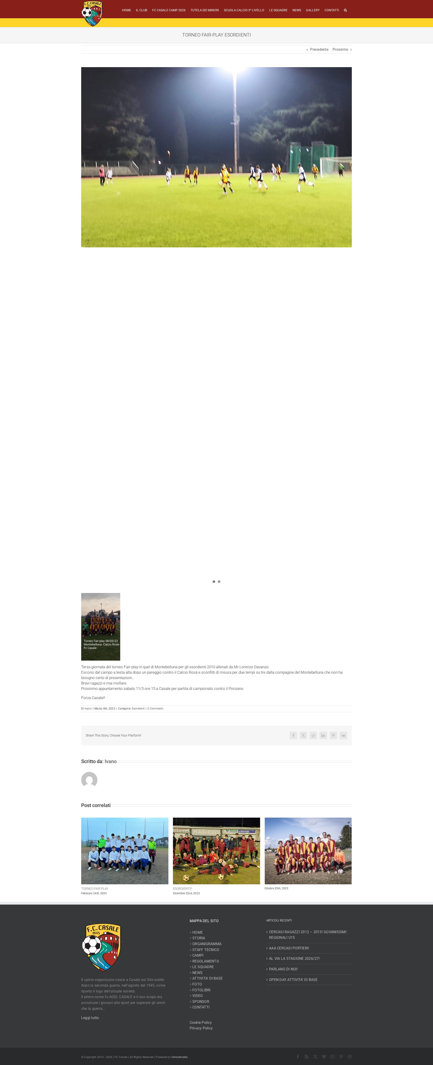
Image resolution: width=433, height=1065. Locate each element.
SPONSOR (200, 1001)
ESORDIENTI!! (90, 888)
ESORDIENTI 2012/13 (280, 888)
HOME (197, 932)
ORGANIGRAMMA (206, 944)
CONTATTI (201, 1007)
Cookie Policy (201, 1022)
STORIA (198, 938)
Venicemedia (179, 1057)
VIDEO (197, 996)
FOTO (197, 984)
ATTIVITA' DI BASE (207, 978)
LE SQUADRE (203, 967)
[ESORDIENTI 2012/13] (308, 820)
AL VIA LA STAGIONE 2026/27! (294, 958)
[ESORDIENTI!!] (124, 820)
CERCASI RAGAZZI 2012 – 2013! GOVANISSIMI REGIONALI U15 (307, 935)
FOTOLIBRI (201, 990)
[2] (216, 157)
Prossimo (340, 49)
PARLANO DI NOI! (283, 969)
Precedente (319, 49)
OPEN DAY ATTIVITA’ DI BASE (293, 980)
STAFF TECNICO (205, 950)
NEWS (197, 973)
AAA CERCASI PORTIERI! (289, 948)
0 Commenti (155, 708)
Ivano (88, 708)
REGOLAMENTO (205, 961)
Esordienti (138, 708)
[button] (345, 9)
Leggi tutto (90, 1018)
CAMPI (197, 955)
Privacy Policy (201, 1028)
